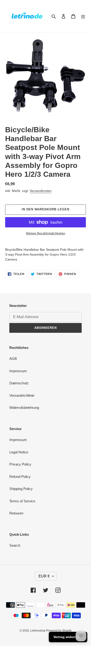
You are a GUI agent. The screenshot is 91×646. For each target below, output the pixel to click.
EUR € (44, 576)
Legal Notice (18, 452)
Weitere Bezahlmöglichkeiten (45, 233)
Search (14, 545)
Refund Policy (20, 477)
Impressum (18, 371)
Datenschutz (19, 383)
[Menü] (83, 16)
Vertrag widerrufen (68, 637)
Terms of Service (22, 501)
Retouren (16, 513)
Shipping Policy (21, 489)
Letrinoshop (38, 630)
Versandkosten (41, 191)
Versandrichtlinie (21, 395)
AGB (13, 359)
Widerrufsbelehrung (24, 408)
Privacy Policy (20, 464)
